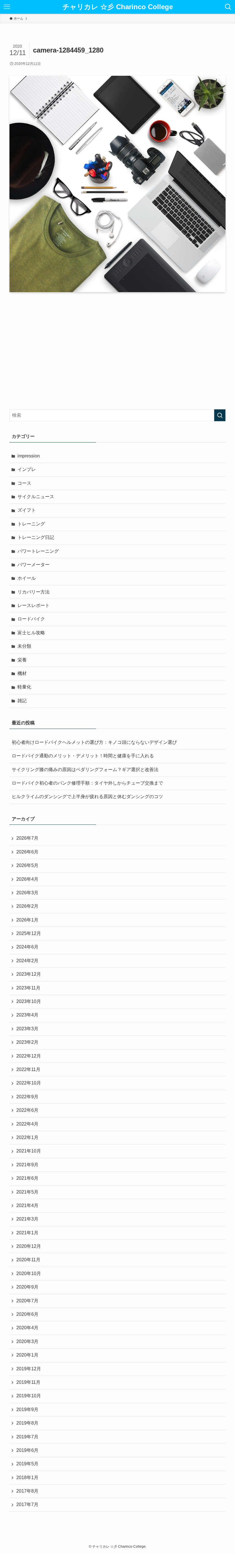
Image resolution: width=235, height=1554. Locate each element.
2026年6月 (27, 851)
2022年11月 (28, 1069)
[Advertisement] (117, 351)
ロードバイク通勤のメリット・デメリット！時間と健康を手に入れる (83, 755)
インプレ (26, 469)
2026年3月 (27, 892)
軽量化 (24, 686)
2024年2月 (27, 960)
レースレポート (33, 605)
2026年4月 (27, 879)
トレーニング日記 (35, 537)
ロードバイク (31, 618)
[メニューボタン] (7, 7)
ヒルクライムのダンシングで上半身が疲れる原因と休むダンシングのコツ (87, 796)
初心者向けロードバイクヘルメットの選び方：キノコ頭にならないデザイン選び (94, 742)
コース (24, 483)
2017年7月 (27, 1504)
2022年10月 (28, 1082)
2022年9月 (27, 1096)
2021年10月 (28, 1150)
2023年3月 (27, 1028)
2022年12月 (28, 1056)
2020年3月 (27, 1341)
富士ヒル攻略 (31, 632)
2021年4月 (27, 1205)
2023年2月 (27, 1042)
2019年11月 (28, 1382)
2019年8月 (27, 1423)
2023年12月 (28, 974)
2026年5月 (27, 865)
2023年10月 (28, 1001)
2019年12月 (28, 1368)
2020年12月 (28, 1246)
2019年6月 (27, 1450)
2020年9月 (27, 1287)
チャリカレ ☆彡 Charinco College (117, 6)
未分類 (24, 646)
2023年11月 (28, 987)
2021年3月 (27, 1219)
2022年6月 (27, 1110)
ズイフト (26, 510)
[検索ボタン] (228, 7)
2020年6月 (27, 1314)
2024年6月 (27, 946)
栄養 (22, 659)
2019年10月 (28, 1395)
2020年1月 (27, 1355)
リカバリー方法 (33, 591)
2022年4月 (27, 1124)
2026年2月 (27, 906)
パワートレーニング (38, 551)
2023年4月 (27, 1014)
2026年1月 (27, 919)
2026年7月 (27, 838)
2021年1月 (27, 1232)
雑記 (22, 700)
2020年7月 (27, 1300)
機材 (22, 673)
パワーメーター (33, 564)
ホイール (26, 578)
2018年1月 (27, 1477)
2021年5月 (27, 1192)
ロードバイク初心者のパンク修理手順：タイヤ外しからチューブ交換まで (87, 783)
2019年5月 (27, 1463)
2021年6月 (27, 1178)
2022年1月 (27, 1137)
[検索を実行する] (220, 415)
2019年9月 (27, 1409)
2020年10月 (28, 1273)
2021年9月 (27, 1164)
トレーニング (31, 523)
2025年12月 (28, 933)
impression (28, 455)
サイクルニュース (35, 496)
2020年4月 (27, 1327)
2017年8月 (27, 1491)
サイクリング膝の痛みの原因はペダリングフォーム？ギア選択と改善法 (85, 769)
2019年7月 (27, 1436)
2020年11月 (28, 1259)
